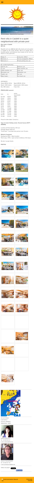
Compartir (19, 470)
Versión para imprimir (8, 479)
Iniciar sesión (29, 479)
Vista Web (30, 480)
